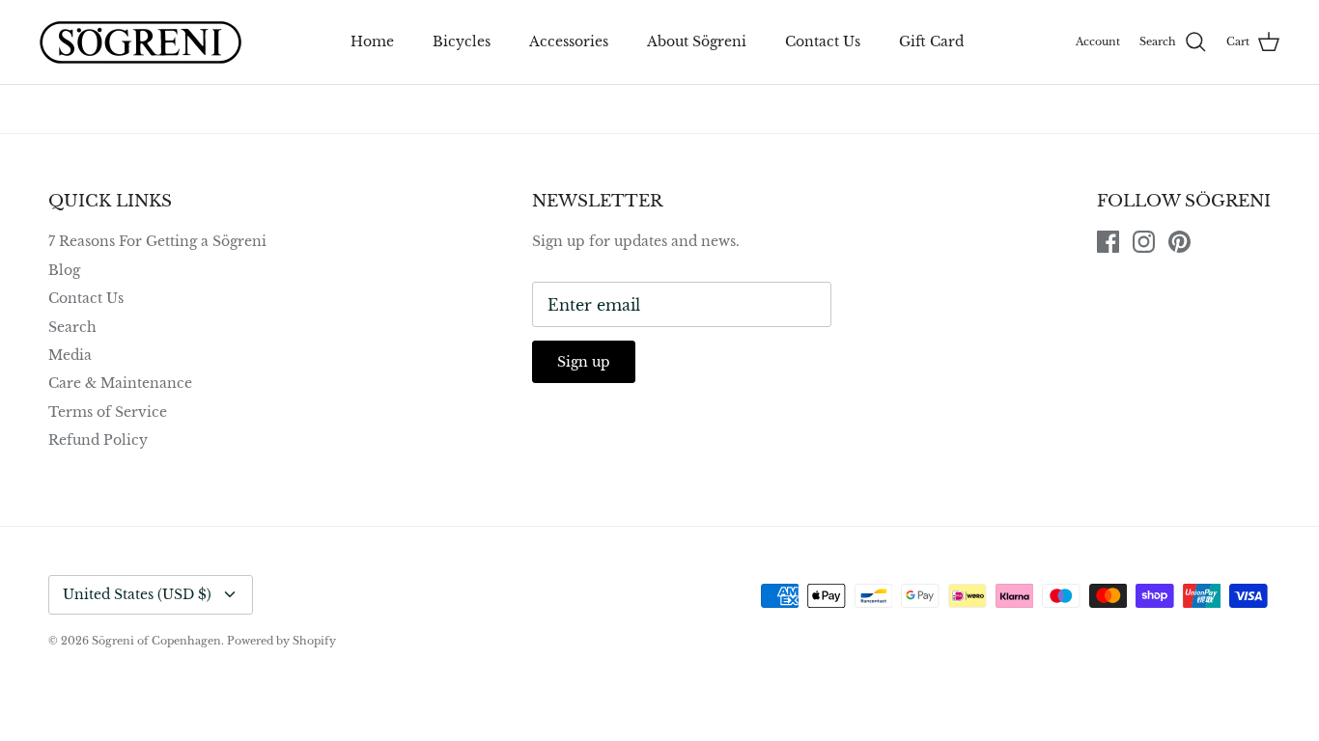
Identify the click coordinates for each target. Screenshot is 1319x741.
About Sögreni (696, 41)
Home (372, 41)
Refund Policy (98, 440)
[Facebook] (1108, 242)
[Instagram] (1144, 242)
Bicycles (462, 41)
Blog (64, 270)
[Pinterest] (1179, 242)
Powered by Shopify (281, 640)
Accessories (568, 41)
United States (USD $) (137, 594)
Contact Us (822, 41)
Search (72, 327)
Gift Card (931, 41)
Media (70, 355)
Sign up (583, 361)
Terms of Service (107, 412)
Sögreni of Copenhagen (156, 640)
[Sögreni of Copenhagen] (140, 42)
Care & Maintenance (120, 383)
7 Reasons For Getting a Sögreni (157, 241)
